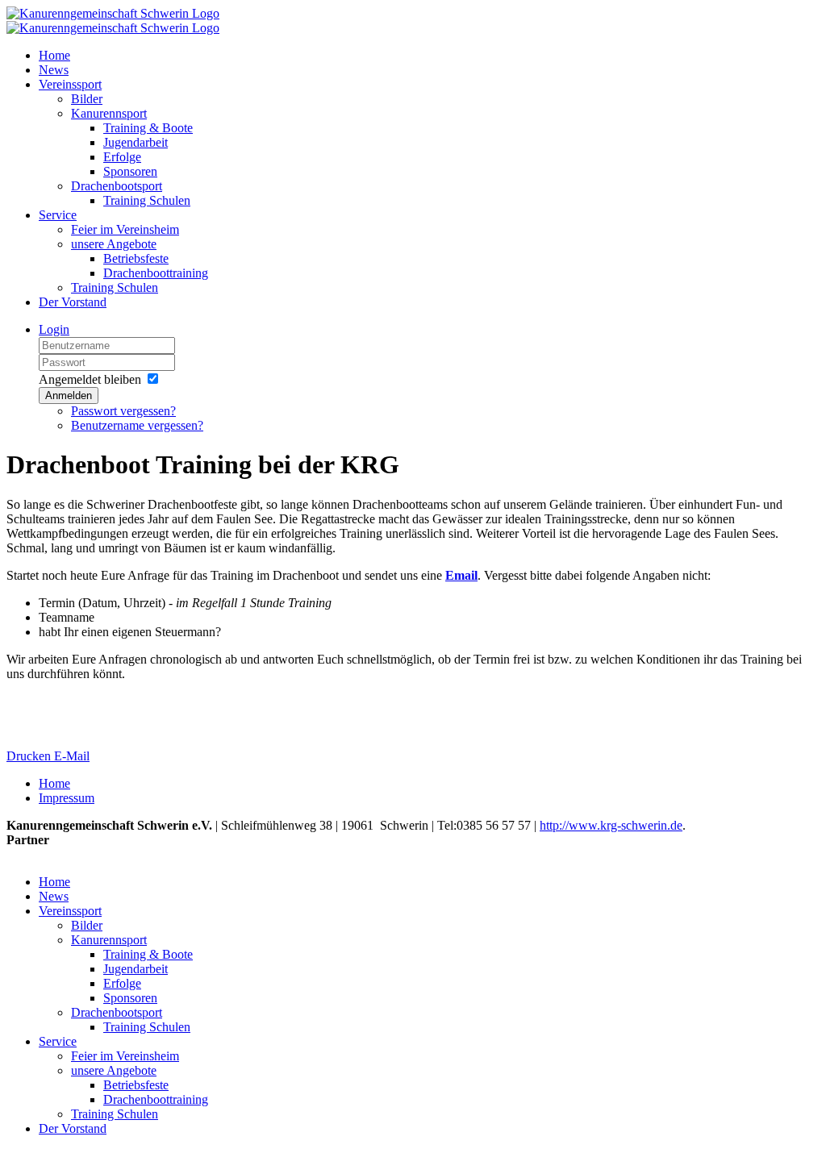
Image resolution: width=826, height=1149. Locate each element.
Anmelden (68, 395)
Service (58, 215)
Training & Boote (148, 128)
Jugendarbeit (135, 142)
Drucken (30, 756)
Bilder (86, 99)
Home (54, 55)
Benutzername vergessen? (137, 425)
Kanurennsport (109, 113)
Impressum (66, 798)
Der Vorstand (72, 302)
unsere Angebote (113, 244)
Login (54, 329)
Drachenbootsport (116, 186)
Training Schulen (146, 200)
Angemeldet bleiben (90, 379)
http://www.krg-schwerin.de (611, 825)
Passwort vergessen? (123, 411)
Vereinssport (70, 84)
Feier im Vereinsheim (125, 229)
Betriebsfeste (136, 258)
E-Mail (72, 756)
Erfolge (122, 157)
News (54, 70)
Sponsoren (130, 171)
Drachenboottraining (155, 273)
